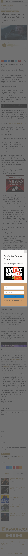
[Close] (25, 251)
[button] (14, 273)
